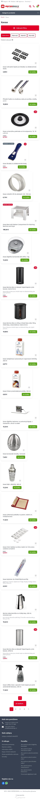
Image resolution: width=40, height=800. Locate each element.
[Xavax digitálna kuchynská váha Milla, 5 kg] (16, 249)
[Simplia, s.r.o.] (20, 797)
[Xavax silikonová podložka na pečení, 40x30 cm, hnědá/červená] (20, 507)
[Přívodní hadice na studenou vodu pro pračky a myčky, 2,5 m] (20, 92)
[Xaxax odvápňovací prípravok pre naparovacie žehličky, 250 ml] (20, 351)
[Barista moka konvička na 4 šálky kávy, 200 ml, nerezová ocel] (20, 608)
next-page (28, 709)
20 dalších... (20, 703)
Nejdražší (23, 35)
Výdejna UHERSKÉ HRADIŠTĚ (10, 736)
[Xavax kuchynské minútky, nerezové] (14, 446)
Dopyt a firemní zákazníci (9, 752)
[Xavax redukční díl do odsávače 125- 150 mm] (17, 186)
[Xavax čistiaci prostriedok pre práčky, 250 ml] (17, 383)
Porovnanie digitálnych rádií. (29, 774)
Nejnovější (31, 35)
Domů (2, 17)
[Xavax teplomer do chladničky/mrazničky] (20, 573)
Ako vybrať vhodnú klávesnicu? (26, 771)
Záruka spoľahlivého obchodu (10, 754)
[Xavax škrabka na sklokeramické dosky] (15, 155)
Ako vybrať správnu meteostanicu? (26, 766)
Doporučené (5, 35)
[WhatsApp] (6, 783)
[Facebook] (3, 783)
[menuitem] (4, 1)
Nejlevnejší (15, 35)
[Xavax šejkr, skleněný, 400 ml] (12, 476)
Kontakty (4, 756)
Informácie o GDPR (7, 749)
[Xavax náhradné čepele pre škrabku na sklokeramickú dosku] (20, 59)
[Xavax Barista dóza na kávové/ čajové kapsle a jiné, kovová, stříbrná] (20, 643)
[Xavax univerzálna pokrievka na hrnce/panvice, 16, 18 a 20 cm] (20, 124)
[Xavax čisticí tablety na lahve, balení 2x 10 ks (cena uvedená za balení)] (20, 540)
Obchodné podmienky (8, 744)
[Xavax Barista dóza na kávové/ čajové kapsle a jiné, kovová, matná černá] (20, 281)
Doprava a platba (6, 747)
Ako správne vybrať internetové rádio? (26, 749)
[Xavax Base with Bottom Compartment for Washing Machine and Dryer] (20, 217)
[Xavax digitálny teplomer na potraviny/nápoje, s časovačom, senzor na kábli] (20, 414)
